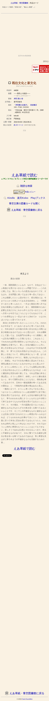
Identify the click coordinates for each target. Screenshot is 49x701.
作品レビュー (30, 192)
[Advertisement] (24, 33)
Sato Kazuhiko (27, 699)
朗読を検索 (26, 186)
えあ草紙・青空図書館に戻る (26, 210)
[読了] (9, 82)
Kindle (11, 198)
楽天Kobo (22, 198)
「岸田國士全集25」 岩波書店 (25, 105)
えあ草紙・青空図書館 (19, 3)
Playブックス (38, 198)
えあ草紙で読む (25, 175)
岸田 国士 (17, 99)
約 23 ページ (18, 125)
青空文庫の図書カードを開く (24, 203)
